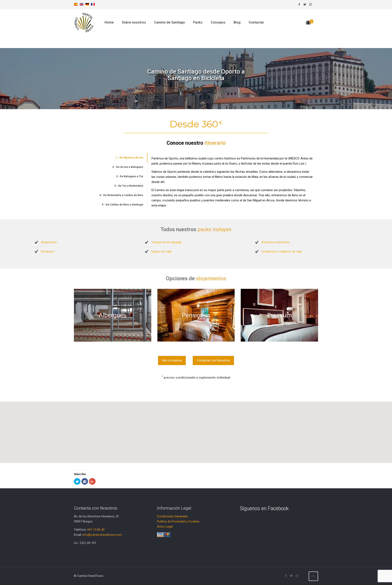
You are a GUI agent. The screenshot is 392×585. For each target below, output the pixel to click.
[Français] (93, 4)
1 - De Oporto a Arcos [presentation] (129, 157)
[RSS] (316, 4)
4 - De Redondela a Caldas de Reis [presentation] (121, 195)
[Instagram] (310, 4)
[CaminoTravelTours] (84, 22)
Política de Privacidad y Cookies (178, 521)
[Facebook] (299, 4)
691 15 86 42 (96, 529)
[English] (81, 4)
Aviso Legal (165, 526)
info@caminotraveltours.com (102, 535)
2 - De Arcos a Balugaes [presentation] (127, 166)
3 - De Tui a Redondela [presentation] (128, 185)
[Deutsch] (87, 4)
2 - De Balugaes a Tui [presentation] (129, 176)
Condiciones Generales (172, 516)
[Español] (76, 4)
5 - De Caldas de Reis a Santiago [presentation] (122, 204)
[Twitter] (305, 4)
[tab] (110, 157)
